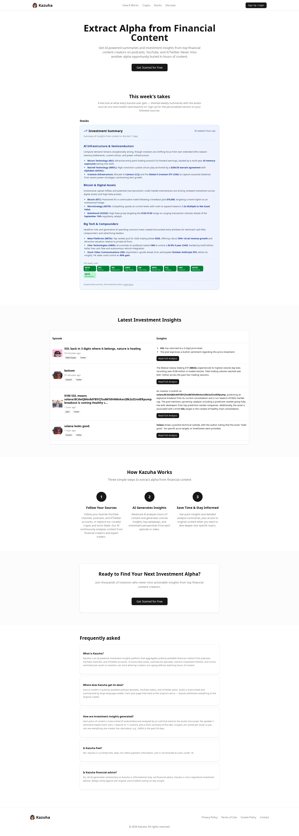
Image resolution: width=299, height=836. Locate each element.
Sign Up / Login (256, 5)
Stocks (158, 5)
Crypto (146, 5)
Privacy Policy (210, 817)
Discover (171, 5)
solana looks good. (77, 426)
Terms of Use (229, 817)
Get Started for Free (150, 67)
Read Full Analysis (167, 358)
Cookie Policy (248, 817)
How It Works (131, 5)
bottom (69, 370)
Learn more (128, 284)
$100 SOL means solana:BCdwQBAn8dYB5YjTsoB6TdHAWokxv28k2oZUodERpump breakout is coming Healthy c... (108, 399)
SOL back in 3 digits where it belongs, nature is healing (102, 348)
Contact (264, 817)
